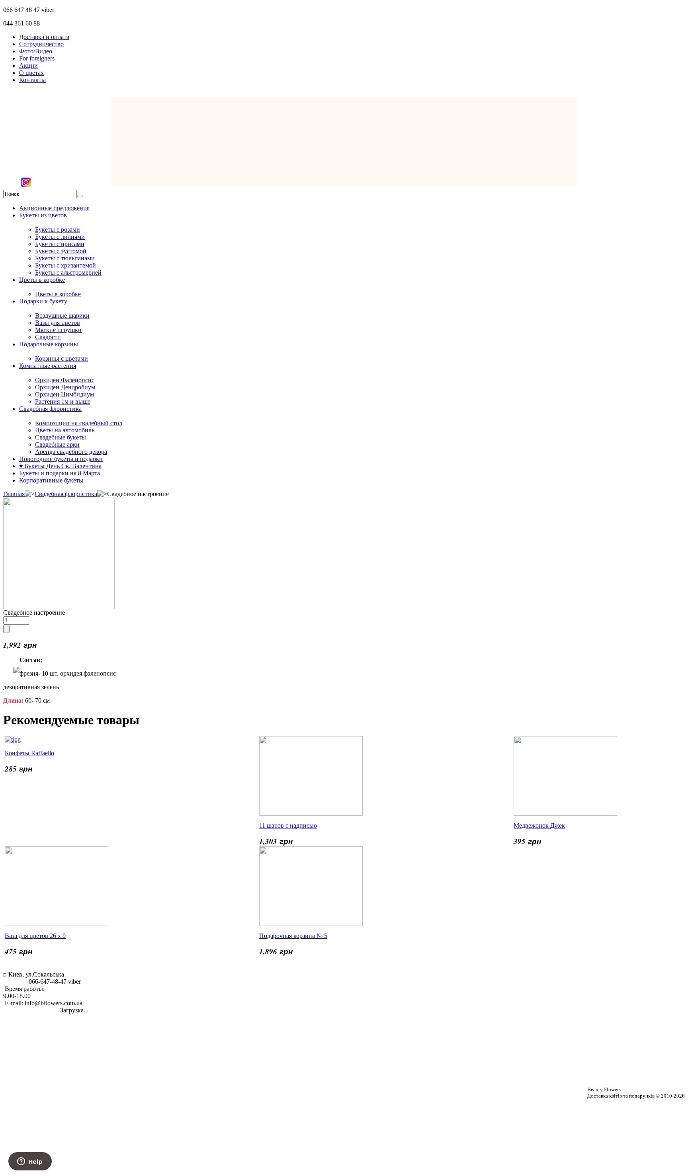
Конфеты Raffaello (29, 753)
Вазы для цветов (57, 322)
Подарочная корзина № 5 (293, 935)
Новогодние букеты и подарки (61, 458)
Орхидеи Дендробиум (65, 387)
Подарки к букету (43, 301)
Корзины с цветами (61, 358)
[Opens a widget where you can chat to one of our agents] (30, 1162)
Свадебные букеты (60, 437)
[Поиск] (80, 196)
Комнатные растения (47, 365)
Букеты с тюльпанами (65, 258)
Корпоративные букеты (51, 480)
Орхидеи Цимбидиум (64, 394)
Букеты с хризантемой (65, 265)
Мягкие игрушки (58, 329)
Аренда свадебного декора (71, 451)
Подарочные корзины (48, 344)
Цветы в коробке (42, 279)
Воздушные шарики (62, 315)
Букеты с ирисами (59, 243)
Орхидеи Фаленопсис (64, 380)
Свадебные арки (57, 444)
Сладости (48, 337)
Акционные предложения (54, 208)
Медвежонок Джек (539, 825)
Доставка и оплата (44, 36)
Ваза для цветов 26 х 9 (35, 935)
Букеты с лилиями (60, 236)
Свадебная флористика (50, 408)
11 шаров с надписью (288, 825)
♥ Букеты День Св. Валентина (60, 466)
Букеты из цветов (43, 215)
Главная (14, 493)
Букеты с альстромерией (68, 272)
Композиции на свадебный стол (78, 423)
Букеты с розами (57, 229)
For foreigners (37, 58)
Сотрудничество (41, 44)
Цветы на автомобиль (64, 430)
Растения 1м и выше (62, 401)
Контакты (32, 79)
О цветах (31, 72)
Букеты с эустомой (60, 251)
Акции (28, 65)
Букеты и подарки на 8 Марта (59, 473)
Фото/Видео (35, 51)
